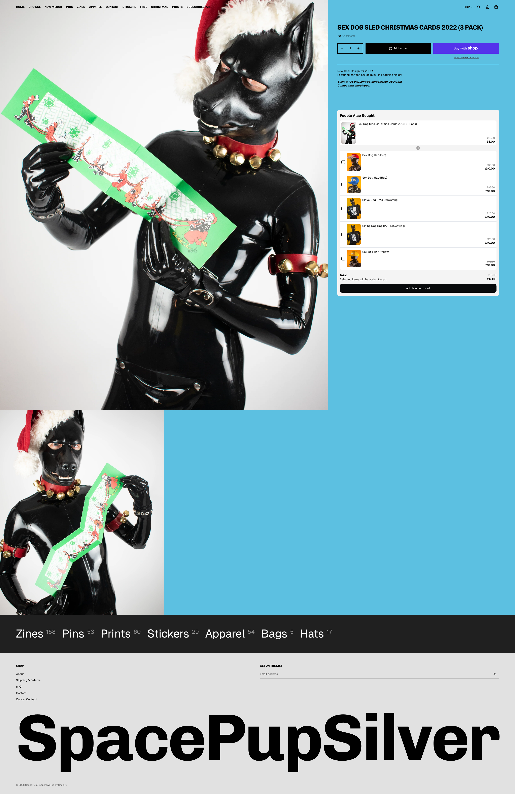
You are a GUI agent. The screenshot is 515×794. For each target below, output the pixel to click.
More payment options (466, 57)
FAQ (18, 686)
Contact (21, 693)
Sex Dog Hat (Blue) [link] (374, 177)
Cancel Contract (26, 699)
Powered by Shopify (55, 785)
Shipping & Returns (28, 680)
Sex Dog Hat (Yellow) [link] (375, 251)
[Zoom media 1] (164, 205)
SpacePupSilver (34, 785)
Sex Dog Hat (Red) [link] (374, 155)
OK (494, 674)
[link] (348, 133)
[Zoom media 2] (82, 512)
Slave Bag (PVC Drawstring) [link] (380, 200)
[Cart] (496, 7)
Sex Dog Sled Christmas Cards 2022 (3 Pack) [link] (387, 124)
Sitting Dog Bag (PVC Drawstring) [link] (383, 226)
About (20, 674)
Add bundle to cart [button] (418, 288)
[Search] (478, 7)
